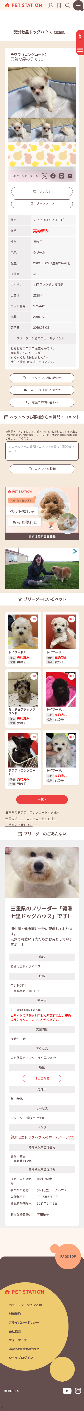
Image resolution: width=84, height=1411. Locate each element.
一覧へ (42, 799)
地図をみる (42, 1078)
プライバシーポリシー (24, 1322)
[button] (1, 1407)
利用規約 (15, 1314)
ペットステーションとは (25, 1305)
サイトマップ (18, 1340)
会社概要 (15, 1331)
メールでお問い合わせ (45, 390)
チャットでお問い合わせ (45, 378)
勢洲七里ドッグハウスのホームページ (40, 1137)
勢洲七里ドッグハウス (40, 32)
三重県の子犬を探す (19, 825)
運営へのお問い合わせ (24, 1349)
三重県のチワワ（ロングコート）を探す (32, 812)
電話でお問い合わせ (45, 402)
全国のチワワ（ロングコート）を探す (31, 819)
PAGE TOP (68, 1256)
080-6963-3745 (29, 1010)
